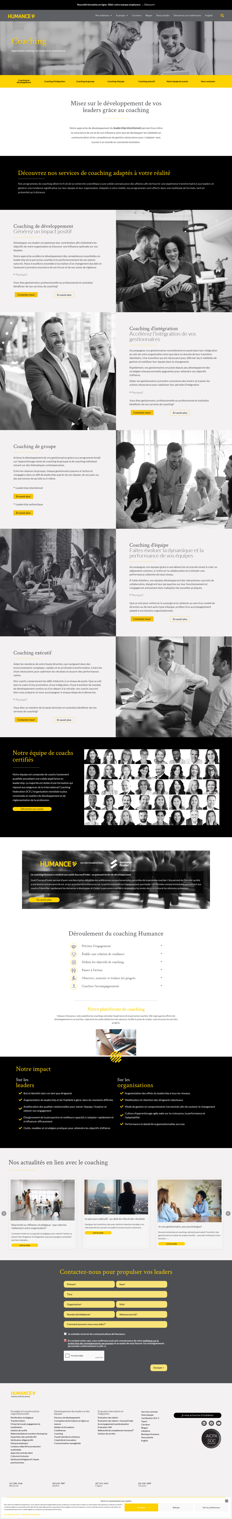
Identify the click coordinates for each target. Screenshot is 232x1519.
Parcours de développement (67, 1417)
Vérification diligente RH (22, 1440)
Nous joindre (163, 15)
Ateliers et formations (64, 1427)
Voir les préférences (211, 1507)
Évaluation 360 (105, 1427)
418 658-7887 (58, 1483)
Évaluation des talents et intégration (110, 1412)
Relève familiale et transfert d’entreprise (29, 1433)
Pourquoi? (21, 274)
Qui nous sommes (149, 1411)
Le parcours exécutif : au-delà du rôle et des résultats (115, 1218)
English (144, 1440)
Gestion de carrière (106, 1433)
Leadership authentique (29, 504)
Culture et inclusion (20, 1456)
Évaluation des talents (108, 1417)
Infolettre (145, 1431)
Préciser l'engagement (96, 946)
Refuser (176, 1507)
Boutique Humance (150, 1434)
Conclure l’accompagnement (100, 986)
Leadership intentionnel (29, 487)
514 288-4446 (16, 1483)
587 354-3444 (101, 1483)
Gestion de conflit (19, 1430)
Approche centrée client (22, 1453)
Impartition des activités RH (23, 1436)
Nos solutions (102, 15)
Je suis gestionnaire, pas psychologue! (180, 1226)
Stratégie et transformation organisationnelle (25, 1412)
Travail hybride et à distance (67, 1436)
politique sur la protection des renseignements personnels (113, 1342)
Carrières (137, 15)
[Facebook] (211, 1423)
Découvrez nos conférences (187, 15)
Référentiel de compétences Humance (116, 1430)
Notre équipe (147, 1415)
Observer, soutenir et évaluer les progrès (108, 978)
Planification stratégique (22, 1417)
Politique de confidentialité (30, 1514)
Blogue (149, 15)
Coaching (58, 1433)
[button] (226, 1501)
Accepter (141, 1507)
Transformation (18, 1420)
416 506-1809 (144, 1483)
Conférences (60, 1430)
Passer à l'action (92, 970)
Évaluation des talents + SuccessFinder (115, 1420)
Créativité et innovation (65, 1440)
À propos (120, 15)
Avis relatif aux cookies (12, 1514)
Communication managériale (67, 1443)
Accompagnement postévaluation (113, 1424)
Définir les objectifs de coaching (103, 962)
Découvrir (149, 4)
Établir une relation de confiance (103, 954)
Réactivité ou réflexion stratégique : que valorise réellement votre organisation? (38, 1226)
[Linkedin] (204, 1423)
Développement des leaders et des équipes (72, 1412)
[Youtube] (218, 1423)
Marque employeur (19, 1443)
